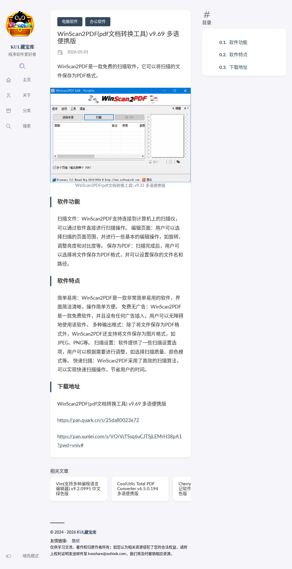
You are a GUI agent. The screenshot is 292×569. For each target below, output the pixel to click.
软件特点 (238, 55)
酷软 (76, 541)
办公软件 (98, 22)
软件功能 (238, 42)
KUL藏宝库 (22, 46)
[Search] (22, 68)
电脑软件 (70, 22)
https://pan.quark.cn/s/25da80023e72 (98, 420)
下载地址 (238, 67)
